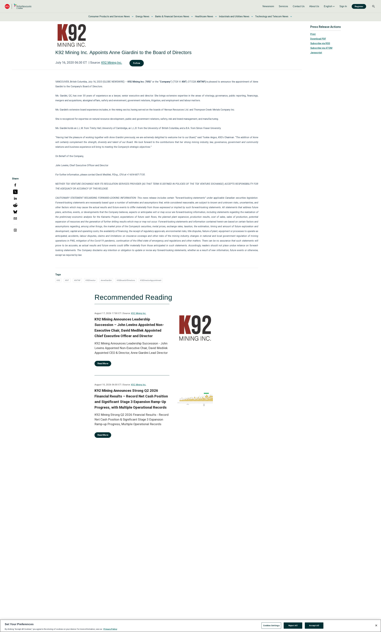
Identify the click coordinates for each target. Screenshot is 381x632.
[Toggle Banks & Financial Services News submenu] (191, 16)
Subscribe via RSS (320, 43)
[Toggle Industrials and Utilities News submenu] (252, 16)
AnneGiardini (106, 280)
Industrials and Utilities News (234, 16)
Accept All (314, 625)
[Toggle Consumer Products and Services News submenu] (132, 16)
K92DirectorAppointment (150, 280)
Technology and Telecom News (271, 16)
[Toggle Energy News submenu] (152, 16)
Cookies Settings (271, 625)
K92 (58, 280)
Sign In (343, 6)
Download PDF (318, 38)
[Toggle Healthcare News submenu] (215, 16)
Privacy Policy (110, 629)
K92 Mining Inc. (111, 62)
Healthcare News (204, 16)
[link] (268, 6)
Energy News (142, 16)
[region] (190, 625)
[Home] (18, 6)
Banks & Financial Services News (172, 16)
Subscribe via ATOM (321, 48)
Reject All (293, 625)
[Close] (376, 625)
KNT (67, 280)
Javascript (316, 52)
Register (359, 6)
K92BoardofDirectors (126, 280)
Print (313, 34)
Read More (102, 363)
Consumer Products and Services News (109, 16)
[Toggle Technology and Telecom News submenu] (291, 16)
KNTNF (77, 280)
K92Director (91, 280)
